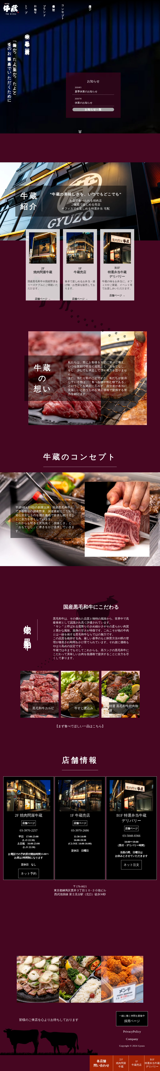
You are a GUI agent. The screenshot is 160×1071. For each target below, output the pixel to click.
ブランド (44, 9)
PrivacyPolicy (132, 1031)
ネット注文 (131, 864)
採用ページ (90, 6)
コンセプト (62, 10)
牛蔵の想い (53, 6)
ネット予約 (28, 873)
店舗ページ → (43, 299)
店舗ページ (28, 823)
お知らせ (35, 8)
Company (132, 1039)
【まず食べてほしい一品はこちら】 (80, 726)
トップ (26, 8)
